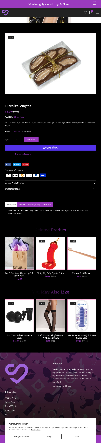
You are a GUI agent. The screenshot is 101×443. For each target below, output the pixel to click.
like (9, 165)
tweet (18, 165)
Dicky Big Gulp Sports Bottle (50, 273)
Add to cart (31, 139)
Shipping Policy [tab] (34, 204)
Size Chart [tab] (47, 204)
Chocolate (16, 132)
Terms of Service (11, 406)
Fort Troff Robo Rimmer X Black (19, 336)
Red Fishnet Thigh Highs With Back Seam (50, 336)
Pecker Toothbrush (81, 273)
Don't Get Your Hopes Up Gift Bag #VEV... (19, 274)
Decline (76, 436)
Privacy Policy (35, 430)
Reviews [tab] (22, 204)
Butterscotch (26, 132)
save (26, 165)
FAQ (6, 414)
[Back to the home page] (6, 21)
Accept (49, 436)
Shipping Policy (10, 398)
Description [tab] (11, 204)
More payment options (22, 154)
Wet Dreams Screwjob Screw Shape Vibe (82, 336)
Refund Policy (10, 402)
